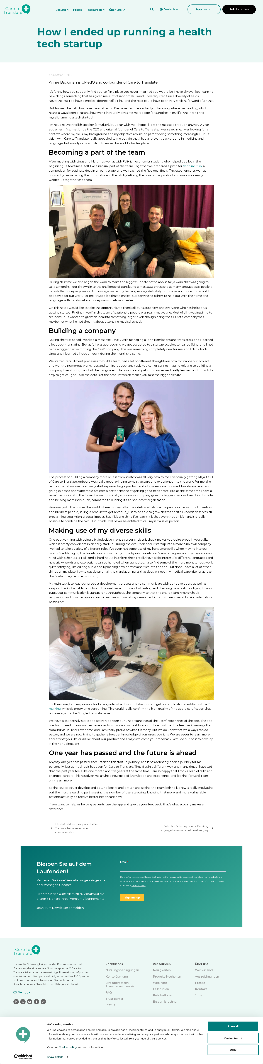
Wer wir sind (204, 970)
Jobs (198, 995)
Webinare (160, 983)
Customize (231, 1037)
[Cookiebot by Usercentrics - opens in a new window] (23, 1057)
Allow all (233, 1026)
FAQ (109, 992)
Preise (77, 9)
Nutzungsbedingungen (122, 970)
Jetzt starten (239, 9)
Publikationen (163, 995)
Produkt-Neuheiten (167, 976)
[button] (64, 10)
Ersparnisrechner (165, 1001)
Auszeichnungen (207, 976)
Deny (233, 1049)
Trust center (114, 998)
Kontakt (201, 989)
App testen (204, 9)
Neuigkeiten (162, 970)
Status (110, 1005)
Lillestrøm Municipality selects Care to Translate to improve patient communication (79, 828)
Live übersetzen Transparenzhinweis (120, 984)
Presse (200, 983)
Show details (55, 1056)
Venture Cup (192, 166)
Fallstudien (161, 989)
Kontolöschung (117, 976)
